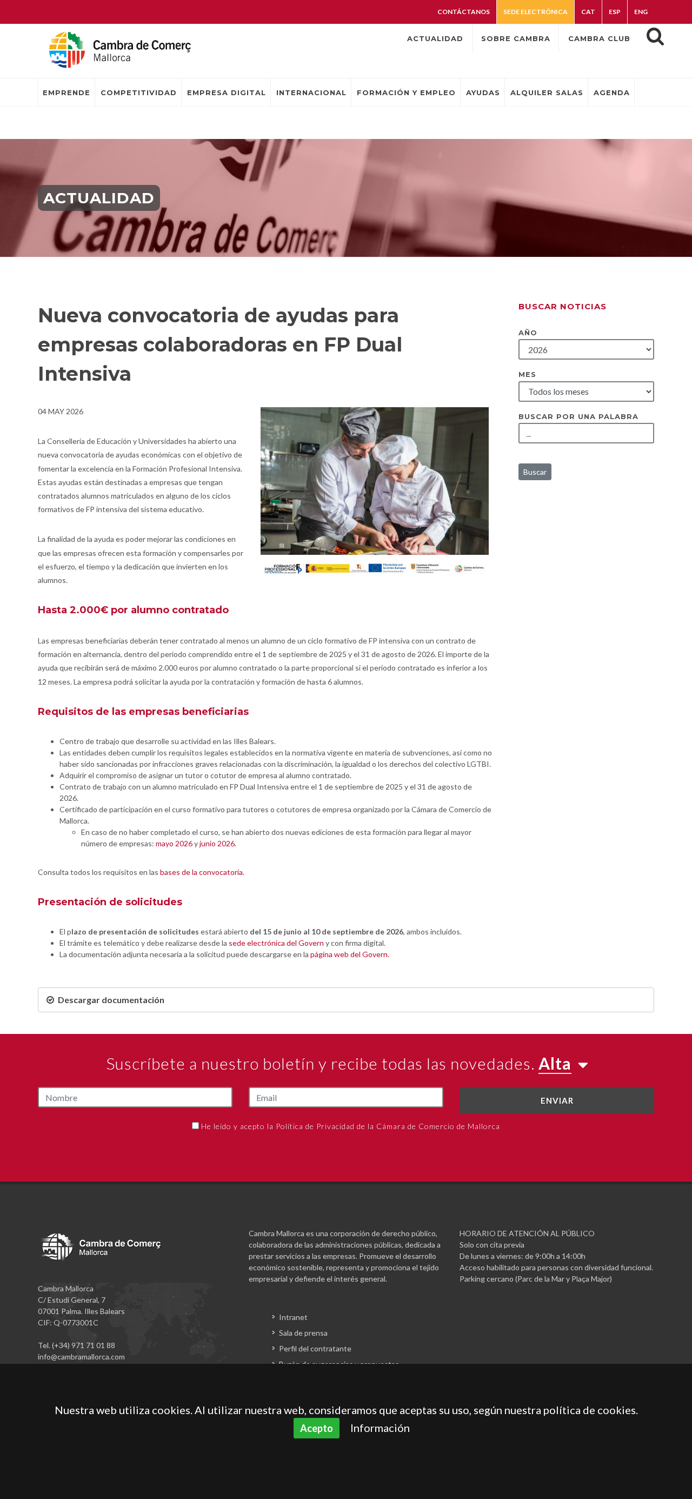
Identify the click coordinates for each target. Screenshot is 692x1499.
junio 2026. (217, 843)
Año (527, 332)
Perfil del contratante (315, 1348)
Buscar (535, 471)
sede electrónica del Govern (276, 942)
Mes (527, 374)
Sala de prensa (303, 1332)
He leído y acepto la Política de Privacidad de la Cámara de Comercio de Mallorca (350, 1126)
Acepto (316, 1428)
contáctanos (463, 12)
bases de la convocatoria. (202, 872)
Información (380, 1427)
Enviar (557, 1100)
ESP (615, 12)
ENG (641, 12)
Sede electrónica (535, 12)
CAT (588, 12)
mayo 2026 (174, 843)
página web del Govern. (350, 954)
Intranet (293, 1317)
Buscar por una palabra (578, 416)
